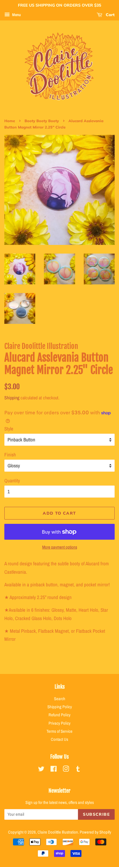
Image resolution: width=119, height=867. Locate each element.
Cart (110, 14)
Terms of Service (59, 731)
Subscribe (96, 814)
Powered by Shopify (95, 832)
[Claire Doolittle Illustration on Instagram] (66, 770)
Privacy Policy (59, 723)
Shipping (11, 397)
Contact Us (59, 739)
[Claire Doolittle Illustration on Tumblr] (78, 770)
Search (59, 699)
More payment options (59, 547)
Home (9, 120)
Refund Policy (59, 715)
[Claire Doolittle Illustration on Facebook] (53, 770)
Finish (10, 454)
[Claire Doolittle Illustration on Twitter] (41, 770)
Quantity (12, 480)
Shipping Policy (59, 707)
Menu (16, 14)
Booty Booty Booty (42, 120)
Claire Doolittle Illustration (58, 832)
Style (8, 428)
